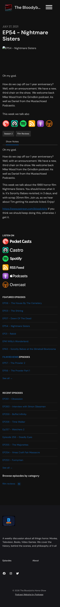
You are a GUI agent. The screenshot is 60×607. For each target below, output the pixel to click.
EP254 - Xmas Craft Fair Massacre (21, 452)
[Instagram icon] (10, 573)
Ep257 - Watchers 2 (13, 429)
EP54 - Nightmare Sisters (16, 326)
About (35, 560)
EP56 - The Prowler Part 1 (16, 370)
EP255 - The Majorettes (15, 444)
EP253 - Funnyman (12, 460)
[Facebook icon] (4, 573)
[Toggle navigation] (49, 8)
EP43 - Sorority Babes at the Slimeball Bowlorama (29, 348)
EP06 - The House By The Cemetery (22, 303)
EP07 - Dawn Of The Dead (16, 318)
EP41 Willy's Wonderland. (15, 341)
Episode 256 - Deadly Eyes (17, 437)
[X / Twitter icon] (17, 573)
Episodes (6, 560)
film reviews (10, 356)
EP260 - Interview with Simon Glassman (24, 406)
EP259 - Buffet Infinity (14, 414)
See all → (7, 378)
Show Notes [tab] (12, 141)
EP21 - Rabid (9, 333)
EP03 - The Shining (12, 310)
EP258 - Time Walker (13, 421)
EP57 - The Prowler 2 (13, 362)
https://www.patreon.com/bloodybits (24, 208)
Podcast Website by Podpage (29, 594)
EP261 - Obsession (12, 398)
